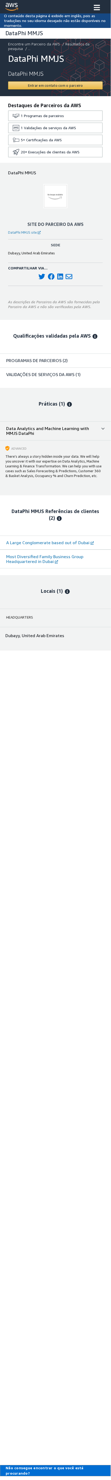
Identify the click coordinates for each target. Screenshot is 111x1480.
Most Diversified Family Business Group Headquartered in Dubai (44, 559)
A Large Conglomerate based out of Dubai (47, 542)
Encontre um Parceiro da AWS (34, 44)
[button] (96, 8)
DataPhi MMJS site (22, 232)
